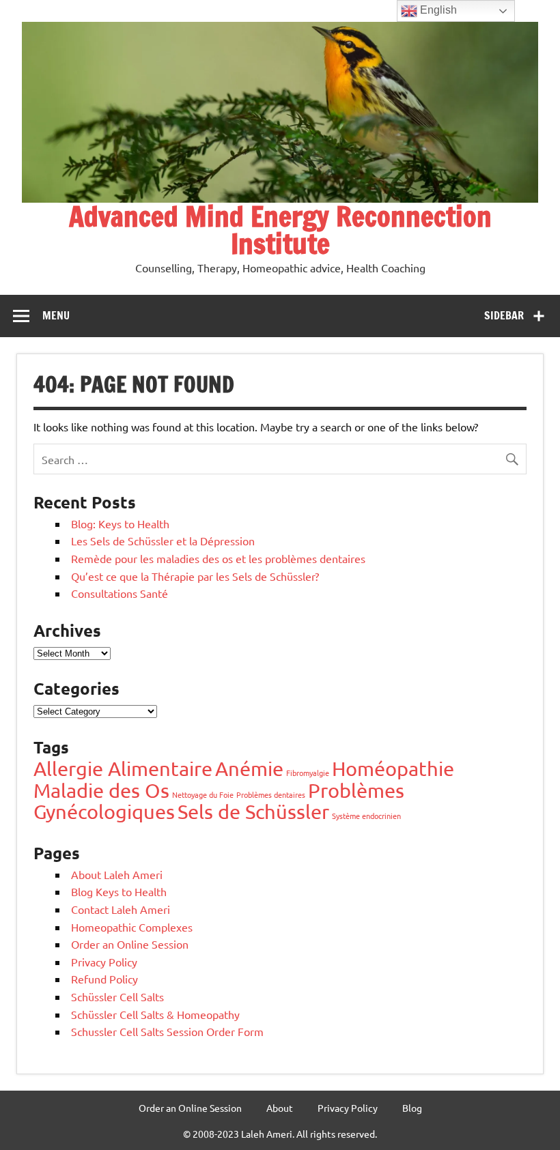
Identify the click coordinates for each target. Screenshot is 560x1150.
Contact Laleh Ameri (120, 909)
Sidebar (504, 315)
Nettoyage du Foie (203, 794)
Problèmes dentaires (270, 794)
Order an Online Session (129, 944)
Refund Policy (104, 979)
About (279, 1107)
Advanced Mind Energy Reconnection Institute (280, 230)
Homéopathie (393, 768)
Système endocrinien (366, 815)
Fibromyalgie (307, 772)
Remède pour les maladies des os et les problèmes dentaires (218, 558)
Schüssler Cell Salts (117, 996)
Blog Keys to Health (119, 891)
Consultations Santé (119, 593)
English (437, 10)
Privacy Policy (104, 961)
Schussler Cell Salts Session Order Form (167, 1031)
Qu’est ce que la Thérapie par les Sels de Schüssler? (195, 576)
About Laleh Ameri (117, 874)
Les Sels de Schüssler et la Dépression (163, 540)
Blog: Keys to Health (120, 523)
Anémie (249, 768)
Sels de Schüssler (253, 811)
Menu (56, 315)
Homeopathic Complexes (132, 927)
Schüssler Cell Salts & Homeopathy (155, 1014)
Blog (412, 1107)
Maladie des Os (101, 790)
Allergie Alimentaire (122, 768)
